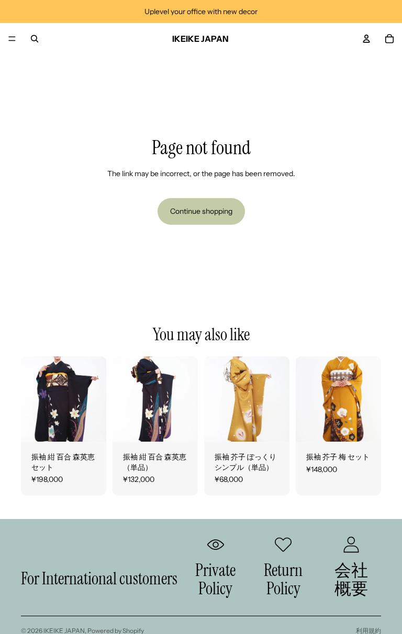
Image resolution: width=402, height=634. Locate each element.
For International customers (99, 579)
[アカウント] (366, 38)
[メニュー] (12, 39)
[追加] (90, 425)
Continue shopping (201, 211)
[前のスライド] (32, 398)
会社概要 (351, 579)
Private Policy (215, 579)
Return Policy (283, 579)
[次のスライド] (94, 398)
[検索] (34, 38)
